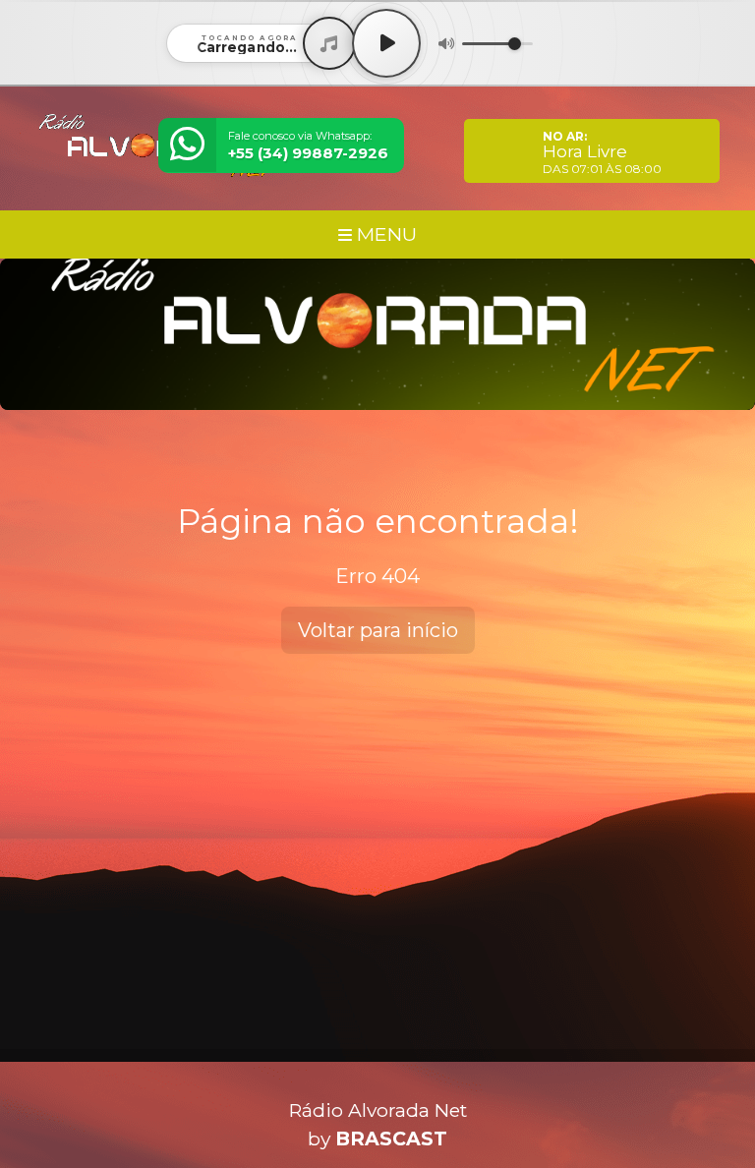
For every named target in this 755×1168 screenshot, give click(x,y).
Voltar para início (378, 630)
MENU (384, 234)
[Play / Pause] (386, 43)
